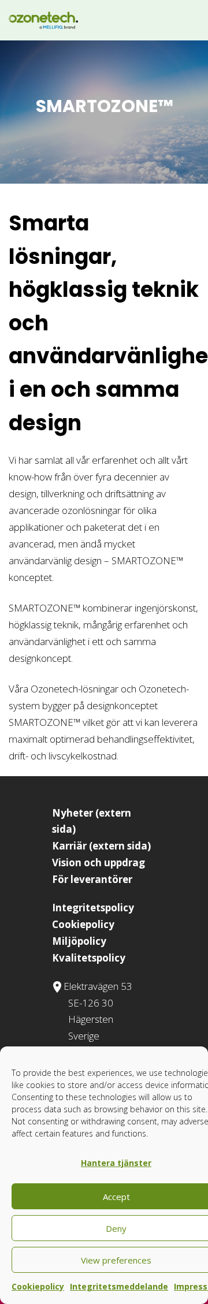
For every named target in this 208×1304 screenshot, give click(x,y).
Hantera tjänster (116, 1162)
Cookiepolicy (38, 1286)
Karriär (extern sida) (101, 845)
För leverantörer (92, 879)
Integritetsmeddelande (119, 1286)
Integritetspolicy (93, 907)
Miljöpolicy (79, 941)
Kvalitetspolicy (88, 957)
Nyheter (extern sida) (91, 821)
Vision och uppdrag (98, 862)
